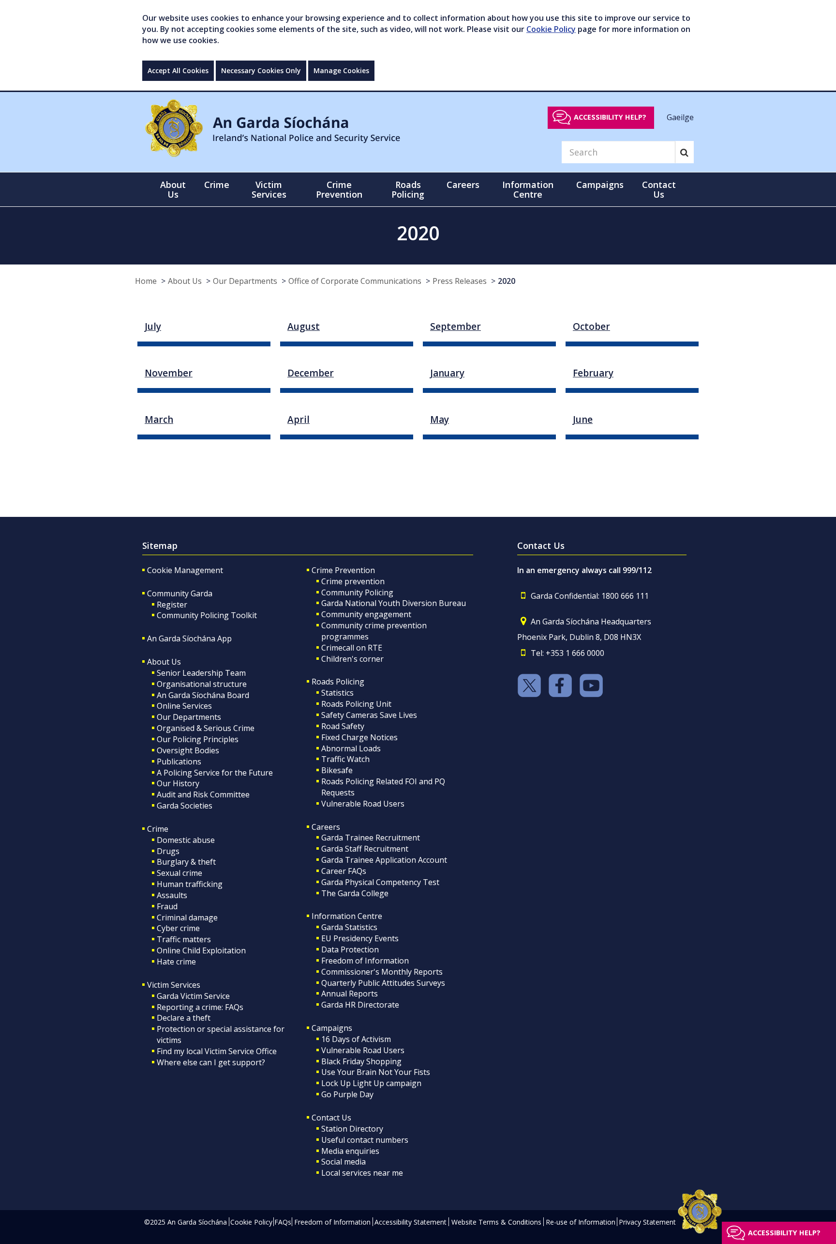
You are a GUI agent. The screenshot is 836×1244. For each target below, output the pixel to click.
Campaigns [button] (600, 184)
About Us (185, 281)
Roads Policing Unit (356, 704)
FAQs (282, 1222)
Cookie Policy (551, 29)
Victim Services (173, 985)
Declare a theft (183, 1017)
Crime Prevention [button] (339, 189)
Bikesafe (337, 770)
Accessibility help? (610, 117)
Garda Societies (184, 805)
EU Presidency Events (360, 938)
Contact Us (331, 1117)
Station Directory (352, 1128)
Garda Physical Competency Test (380, 882)
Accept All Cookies (178, 70)
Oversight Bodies (188, 750)
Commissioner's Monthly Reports (382, 971)
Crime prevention (353, 581)
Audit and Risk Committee (203, 794)
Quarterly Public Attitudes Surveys (383, 983)
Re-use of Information (580, 1222)
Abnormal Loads (351, 748)
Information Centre (347, 916)
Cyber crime (178, 928)
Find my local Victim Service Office (217, 1051)
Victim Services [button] (269, 189)
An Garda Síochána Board (203, 695)
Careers (326, 827)
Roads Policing (338, 681)
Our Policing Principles (198, 739)
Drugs (168, 851)
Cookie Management (185, 570)
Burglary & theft (186, 861)
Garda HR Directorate (360, 1004)
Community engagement (366, 614)
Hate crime (176, 961)
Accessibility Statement (410, 1222)
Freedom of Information (365, 960)
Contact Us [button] (659, 189)
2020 (506, 281)
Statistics (337, 692)
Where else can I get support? (211, 1062)
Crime (157, 829)
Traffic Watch (345, 759)
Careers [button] (463, 184)
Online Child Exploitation (201, 950)
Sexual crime (179, 873)
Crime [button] (216, 184)
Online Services (184, 705)
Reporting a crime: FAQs (200, 1007)
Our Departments (245, 281)
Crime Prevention (343, 570)
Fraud (167, 906)
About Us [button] (173, 189)
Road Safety (342, 726)
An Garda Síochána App (189, 638)
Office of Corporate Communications (354, 281)
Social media (343, 1161)
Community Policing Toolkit (207, 615)
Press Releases (460, 281)
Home (146, 281)
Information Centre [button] (527, 189)
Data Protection (350, 949)
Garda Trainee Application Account (384, 860)
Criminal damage (187, 917)
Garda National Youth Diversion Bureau (393, 603)
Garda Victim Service (193, 996)
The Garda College (354, 893)
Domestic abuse (186, 840)
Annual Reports (349, 993)
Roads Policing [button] (407, 189)
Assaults (172, 895)
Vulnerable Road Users (362, 803)
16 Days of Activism (356, 1039)
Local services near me (362, 1172)
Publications (179, 761)
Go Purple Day (347, 1094)
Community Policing (357, 592)
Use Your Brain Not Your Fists (375, 1072)
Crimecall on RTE (351, 647)
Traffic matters (184, 939)
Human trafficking (190, 884)
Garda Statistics (349, 927)
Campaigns (332, 1028)
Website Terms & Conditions (496, 1222)
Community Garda (179, 593)
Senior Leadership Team (201, 673)
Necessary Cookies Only (261, 70)
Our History (178, 783)
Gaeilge (680, 116)
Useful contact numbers (364, 1140)
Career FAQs (343, 871)
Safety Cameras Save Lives (369, 715)
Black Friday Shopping (361, 1061)
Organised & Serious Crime (205, 728)
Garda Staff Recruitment (364, 848)
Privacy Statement (647, 1222)
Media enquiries (350, 1151)
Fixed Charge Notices (359, 737)
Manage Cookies (341, 70)
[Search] (684, 152)
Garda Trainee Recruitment (370, 837)
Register (172, 604)
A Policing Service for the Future (215, 772)
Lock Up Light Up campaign (371, 1083)
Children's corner (352, 658)
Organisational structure (202, 684)
